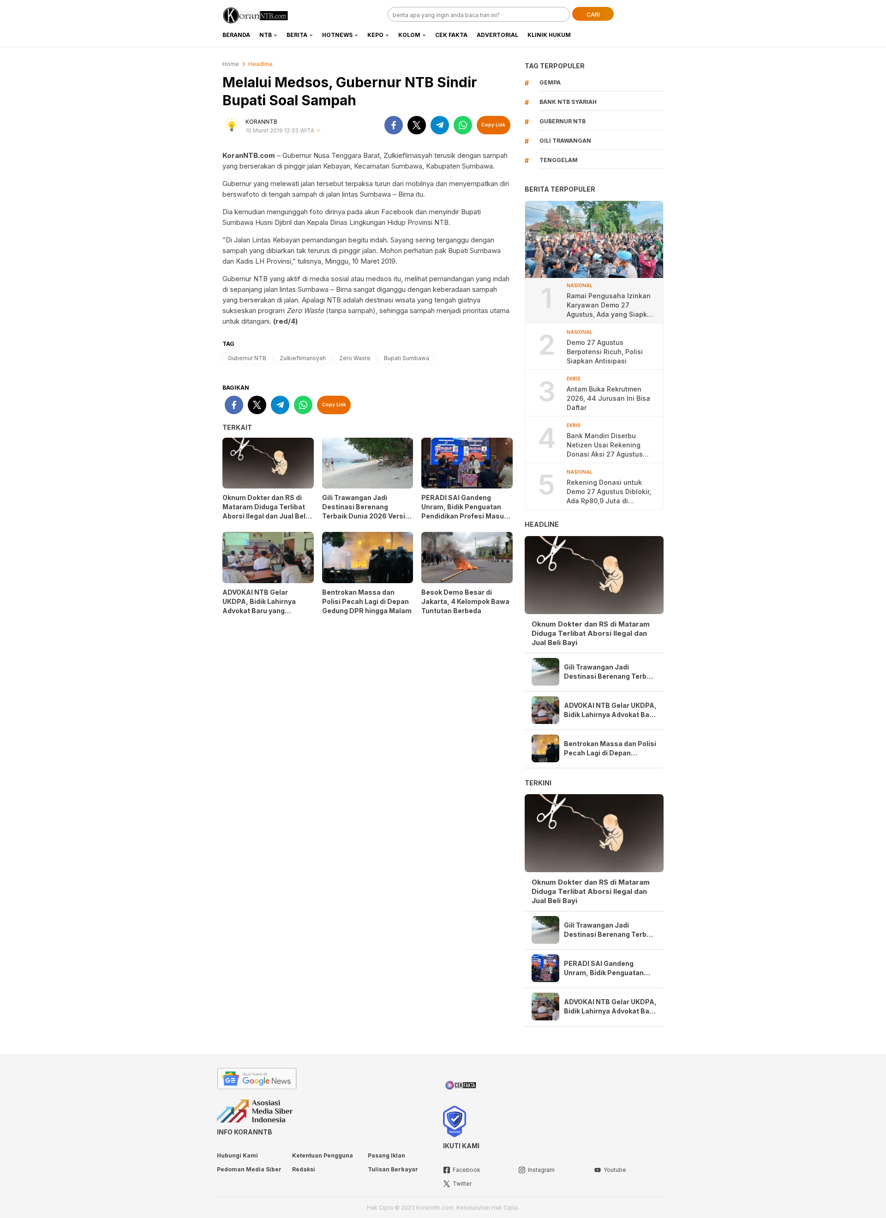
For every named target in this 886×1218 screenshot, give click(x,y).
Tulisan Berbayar (393, 1169)
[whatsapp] (463, 125)
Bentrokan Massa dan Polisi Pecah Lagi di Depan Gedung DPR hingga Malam (367, 601)
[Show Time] (318, 131)
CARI (593, 14)
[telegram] (440, 125)
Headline (260, 63)
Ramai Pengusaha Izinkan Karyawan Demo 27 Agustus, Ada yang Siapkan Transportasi (611, 305)
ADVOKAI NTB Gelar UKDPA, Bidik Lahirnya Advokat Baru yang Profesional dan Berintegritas (259, 610)
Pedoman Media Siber (249, 1169)
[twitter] (416, 125)
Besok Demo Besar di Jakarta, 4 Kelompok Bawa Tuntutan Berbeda (465, 601)
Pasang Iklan (386, 1155)
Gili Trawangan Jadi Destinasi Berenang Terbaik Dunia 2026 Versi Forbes (363, 511)
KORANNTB (261, 121)
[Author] (231, 125)
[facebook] (393, 125)
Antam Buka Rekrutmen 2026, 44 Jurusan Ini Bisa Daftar (608, 398)
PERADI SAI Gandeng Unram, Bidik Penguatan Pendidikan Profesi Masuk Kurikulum (464, 511)
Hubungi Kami (237, 1155)
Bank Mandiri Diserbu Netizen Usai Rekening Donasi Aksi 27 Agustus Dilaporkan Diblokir (605, 445)
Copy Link (493, 124)
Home (230, 63)
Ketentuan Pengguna (322, 1155)
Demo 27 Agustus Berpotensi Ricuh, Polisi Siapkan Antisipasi (605, 351)
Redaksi (303, 1169)
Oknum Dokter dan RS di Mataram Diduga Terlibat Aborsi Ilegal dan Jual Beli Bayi (264, 511)
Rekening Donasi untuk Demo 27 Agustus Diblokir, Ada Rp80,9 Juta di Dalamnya (609, 492)
